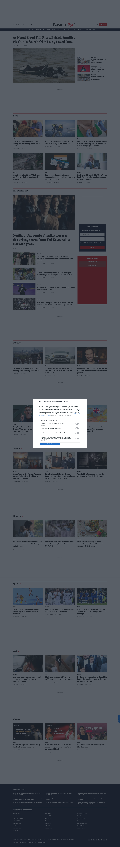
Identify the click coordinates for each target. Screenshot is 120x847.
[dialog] (60, 423)
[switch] (77, 424)
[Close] (84, 401)
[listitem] (60, 420)
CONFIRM (50, 443)
